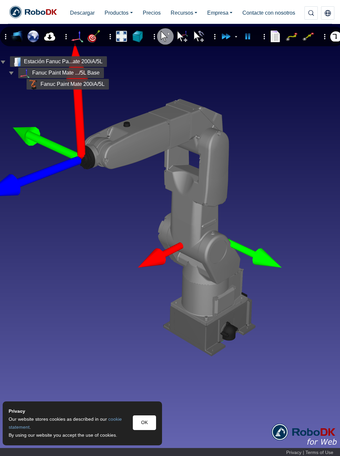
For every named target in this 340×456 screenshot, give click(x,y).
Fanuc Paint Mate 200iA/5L (73, 84)
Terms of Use (319, 452)
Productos (116, 13)
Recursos (182, 13)
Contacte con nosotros (268, 13)
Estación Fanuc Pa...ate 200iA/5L (63, 61)
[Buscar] (311, 13)
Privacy (293, 452)
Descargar (82, 13)
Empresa (217, 13)
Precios (152, 13)
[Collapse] (11, 73)
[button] (327, 13)
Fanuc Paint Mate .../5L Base (66, 73)
